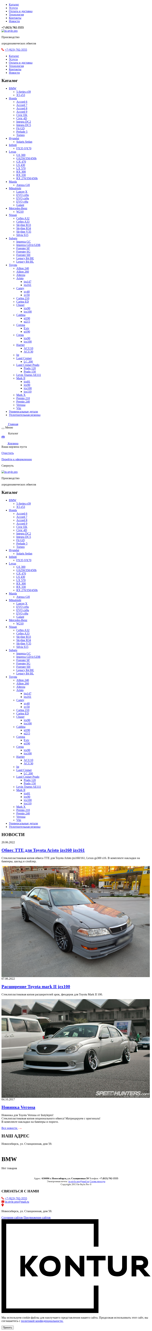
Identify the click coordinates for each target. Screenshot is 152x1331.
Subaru (13, 238)
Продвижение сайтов (37, 1217)
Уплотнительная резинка (24, 414)
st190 (27, 318)
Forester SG (23, 251)
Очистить (7, 453)
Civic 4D (21, 118)
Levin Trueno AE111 (28, 374)
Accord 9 (21, 111)
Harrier (20, 344)
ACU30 (28, 351)
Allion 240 (22, 268)
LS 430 (20, 165)
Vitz (18, 408)
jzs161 (27, 285)
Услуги (13, 7)
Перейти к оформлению (16, 459)
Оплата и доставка (20, 11)
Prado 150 (30, 371)
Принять (7, 1327)
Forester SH (23, 255)
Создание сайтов (12, 1217)
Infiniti (13, 145)
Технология (16, 14)
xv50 (27, 295)
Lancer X (21, 191)
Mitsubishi (15, 188)
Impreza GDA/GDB (28, 245)
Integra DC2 (23, 121)
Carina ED (22, 301)
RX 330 (21, 175)
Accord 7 (21, 105)
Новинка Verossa (18, 1107)
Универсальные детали (23, 411)
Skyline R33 (23, 225)
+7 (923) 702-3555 (16, 49)
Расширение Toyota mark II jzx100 (35, 986)
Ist (17, 354)
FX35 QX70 (23, 148)
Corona (20, 325)
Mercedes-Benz (18, 208)
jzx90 (27, 308)
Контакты (15, 17)
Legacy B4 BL (25, 261)
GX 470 (21, 161)
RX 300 (21, 171)
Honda (13, 98)
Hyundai (14, 138)
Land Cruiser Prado (27, 364)
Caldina (20, 315)
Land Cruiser (24, 358)
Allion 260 (22, 271)
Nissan (13, 215)
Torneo (20, 135)
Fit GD (20, 128)
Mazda (13, 181)
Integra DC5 (23, 125)
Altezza (20, 275)
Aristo (20, 278)
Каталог (14, 4)
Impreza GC (23, 241)
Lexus (12, 151)
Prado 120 (30, 368)
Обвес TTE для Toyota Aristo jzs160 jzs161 (43, 850)
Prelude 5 (21, 131)
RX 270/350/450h (27, 178)
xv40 (27, 291)
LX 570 (21, 168)
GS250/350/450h (26, 158)
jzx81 (27, 381)
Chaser (20, 305)
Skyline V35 (23, 231)
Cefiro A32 (22, 218)
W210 (20, 211)
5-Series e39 (23, 91)
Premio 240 (23, 401)
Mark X (21, 394)
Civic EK (21, 115)
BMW (12, 88)
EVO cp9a (22, 198)
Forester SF (23, 248)
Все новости (9, 1128)
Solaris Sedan (24, 141)
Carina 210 (22, 298)
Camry (20, 288)
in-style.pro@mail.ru (17, 1201)
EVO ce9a (22, 195)
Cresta (20, 334)
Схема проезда (97, 1181)
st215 (27, 321)
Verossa (20, 404)
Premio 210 (23, 398)
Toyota (13, 265)
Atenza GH (23, 185)
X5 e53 (20, 95)
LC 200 (28, 361)
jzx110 (28, 391)
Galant (20, 205)
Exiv (26, 328)
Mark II (20, 378)
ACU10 (28, 348)
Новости (14, 21)
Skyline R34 (23, 228)
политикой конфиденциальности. (42, 1320)
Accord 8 (21, 108)
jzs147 (27, 281)
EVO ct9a (22, 201)
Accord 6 (21, 101)
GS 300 (20, 155)
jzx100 (28, 311)
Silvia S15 (22, 235)
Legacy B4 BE (25, 258)
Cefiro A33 (22, 221)
